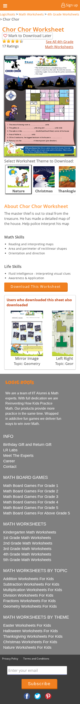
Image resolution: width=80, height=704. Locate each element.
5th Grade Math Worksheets (27, 560)
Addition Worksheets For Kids (28, 579)
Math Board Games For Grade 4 (30, 502)
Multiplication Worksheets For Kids (32, 590)
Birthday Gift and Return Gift (27, 444)
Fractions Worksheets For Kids (29, 601)
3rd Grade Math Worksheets (27, 549)
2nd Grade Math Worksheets (27, 543)
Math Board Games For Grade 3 (30, 497)
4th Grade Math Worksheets (27, 554)
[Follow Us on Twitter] (37, 695)
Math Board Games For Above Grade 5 (36, 513)
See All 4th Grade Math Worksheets (59, 44)
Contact (9, 466)
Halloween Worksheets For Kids (30, 631)
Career (9, 461)
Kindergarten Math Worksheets (29, 532)
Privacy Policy (10, 658)
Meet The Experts (18, 455)
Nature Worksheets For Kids (27, 647)
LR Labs (10, 450)
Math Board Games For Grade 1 (30, 486)
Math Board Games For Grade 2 (30, 491)
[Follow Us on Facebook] (27, 695)
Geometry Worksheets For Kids (30, 606)
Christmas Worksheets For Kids (30, 642)
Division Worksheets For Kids (28, 595)
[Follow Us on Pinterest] (48, 695)
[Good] (6, 41)
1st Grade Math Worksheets (27, 538)
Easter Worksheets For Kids (27, 625)
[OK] (4, 41)
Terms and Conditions (36, 658)
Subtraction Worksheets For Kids (31, 584)
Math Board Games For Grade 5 (30, 508)
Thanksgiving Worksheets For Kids (33, 636)
